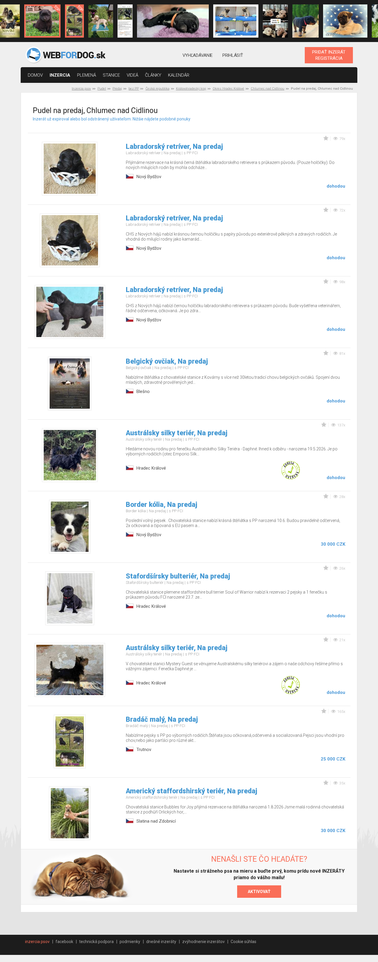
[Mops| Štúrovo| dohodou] (236, 21)
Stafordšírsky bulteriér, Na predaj (178, 576)
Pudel (101, 88)
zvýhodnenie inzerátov (203, 941)
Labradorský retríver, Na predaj (174, 147)
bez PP (133, 88)
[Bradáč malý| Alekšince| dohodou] (275, 21)
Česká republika (158, 88)
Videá (132, 75)
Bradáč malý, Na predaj (162, 719)
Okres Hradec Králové (228, 88)
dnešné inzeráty (161, 941)
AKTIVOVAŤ (259, 891)
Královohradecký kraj (191, 88)
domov (35, 75)
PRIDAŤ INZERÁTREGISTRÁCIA (329, 55)
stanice (111, 75)
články (153, 75)
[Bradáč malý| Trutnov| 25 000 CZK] (74, 21)
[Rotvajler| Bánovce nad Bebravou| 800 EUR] (305, 21)
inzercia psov (37, 941)
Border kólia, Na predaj (161, 505)
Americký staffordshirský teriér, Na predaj (191, 791)
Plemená (86, 75)
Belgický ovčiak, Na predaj (167, 361)
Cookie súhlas (243, 941)
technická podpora (96, 941)
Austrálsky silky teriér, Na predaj (176, 433)
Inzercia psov (81, 88)
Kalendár (178, 75)
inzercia (60, 75)
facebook (64, 941)
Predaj (117, 88)
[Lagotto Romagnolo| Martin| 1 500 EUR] (100, 21)
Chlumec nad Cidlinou (267, 88)
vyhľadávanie (198, 55)
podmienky (130, 941)
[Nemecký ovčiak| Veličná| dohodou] (125, 21)
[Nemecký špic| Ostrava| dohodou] (42, 21)
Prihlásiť (232, 55)
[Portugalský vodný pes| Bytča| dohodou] (172, 21)
